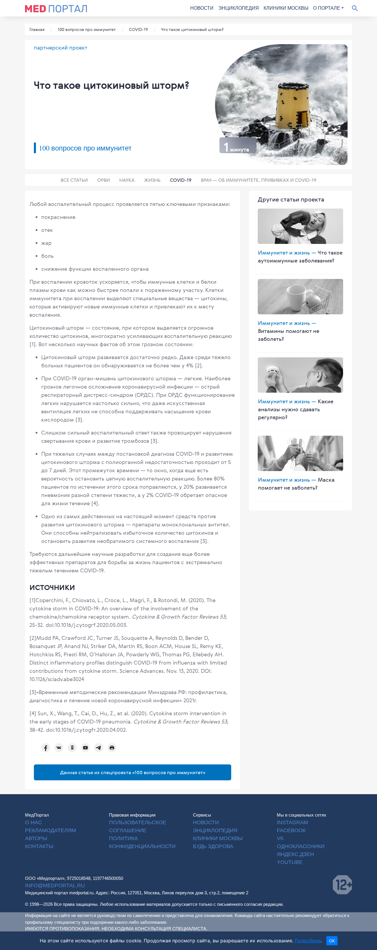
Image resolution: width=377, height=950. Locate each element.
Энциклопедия (238, 8)
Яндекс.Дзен (295, 854)
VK (280, 838)
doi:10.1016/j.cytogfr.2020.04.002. (86, 729)
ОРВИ (103, 180)
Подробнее (308, 941)
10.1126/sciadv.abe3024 (56, 679)
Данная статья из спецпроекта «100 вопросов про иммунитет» (132, 772)
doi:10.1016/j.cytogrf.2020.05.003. (87, 624)
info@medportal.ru (55, 885)
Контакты (39, 846)
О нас (33, 822)
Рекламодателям (50, 830)
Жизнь (152, 180)
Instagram (292, 822)
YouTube (289, 862)
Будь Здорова (213, 846)
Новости (202, 8)
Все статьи (74, 180)
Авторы (36, 838)
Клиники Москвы (286, 8)
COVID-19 (180, 180)
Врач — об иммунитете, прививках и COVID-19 (258, 180)
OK (332, 940)
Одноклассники (301, 846)
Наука (127, 180)
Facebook (291, 830)
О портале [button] (326, 8)
